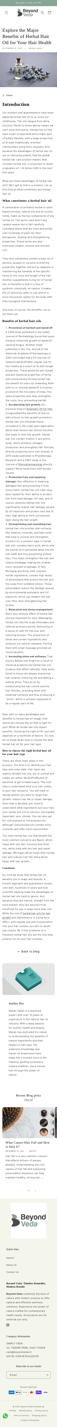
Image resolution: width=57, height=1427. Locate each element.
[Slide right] (35, 1190)
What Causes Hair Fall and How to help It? (28, 1144)
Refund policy (25, 1410)
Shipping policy (39, 1415)
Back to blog (30, 951)
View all (28, 1099)
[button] (6, 12)
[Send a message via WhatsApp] (5, 1416)
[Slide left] (21, 1190)
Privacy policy (41, 1410)
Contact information (30, 1420)
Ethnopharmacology (30, 464)
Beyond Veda (27, 1407)
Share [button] (9, 95)
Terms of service (21, 1415)
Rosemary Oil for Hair (40, 408)
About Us (11, 1265)
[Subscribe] (47, 1375)
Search (10, 1257)
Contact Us (12, 1272)
